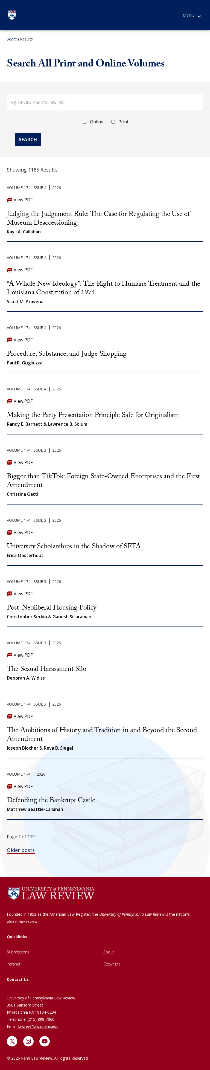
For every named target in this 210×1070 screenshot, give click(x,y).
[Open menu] (191, 16)
